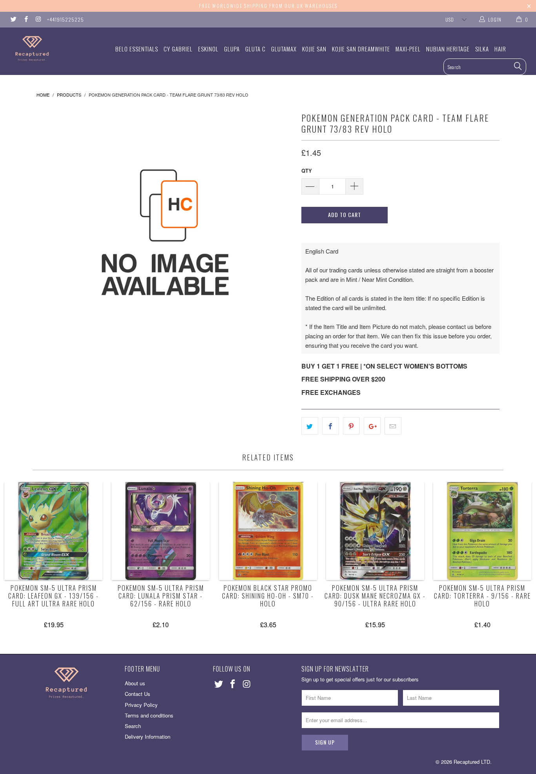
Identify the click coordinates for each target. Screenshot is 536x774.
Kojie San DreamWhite (361, 48)
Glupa (232, 48)
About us (135, 683)
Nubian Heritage (448, 48)
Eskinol (208, 48)
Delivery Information (147, 736)
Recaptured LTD (472, 761)
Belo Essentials (136, 48)
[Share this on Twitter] (309, 425)
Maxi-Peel (408, 48)
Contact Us (137, 693)
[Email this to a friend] (393, 425)
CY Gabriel (178, 48)
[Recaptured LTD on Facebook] (25, 19)
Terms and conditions (149, 715)
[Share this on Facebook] (330, 425)
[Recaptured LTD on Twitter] (13, 19)
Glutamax (284, 48)
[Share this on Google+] (372, 425)
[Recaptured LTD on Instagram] (38, 19)
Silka (482, 48)
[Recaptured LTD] (47, 48)
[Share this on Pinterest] (351, 425)
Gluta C (255, 48)
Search (133, 726)
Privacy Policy (141, 704)
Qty (306, 170)
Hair (500, 48)
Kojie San (314, 48)
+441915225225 (65, 19)
